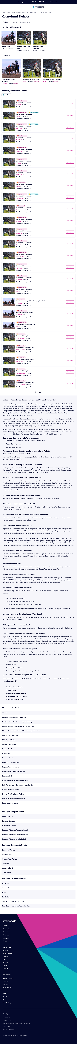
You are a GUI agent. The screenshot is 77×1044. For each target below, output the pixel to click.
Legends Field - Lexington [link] (10, 767)
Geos (8, 12)
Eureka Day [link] (6, 897)
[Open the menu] (3, 7)
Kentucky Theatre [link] (8, 758)
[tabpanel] (38, 210)
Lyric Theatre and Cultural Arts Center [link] (15, 780)
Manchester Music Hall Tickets (16, 693)
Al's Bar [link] (4, 713)
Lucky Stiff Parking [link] (8, 850)
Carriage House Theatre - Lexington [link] (14, 717)
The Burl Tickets (11, 690)
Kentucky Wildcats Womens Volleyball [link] (15, 830)
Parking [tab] (14, 22)
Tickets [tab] (5, 22)
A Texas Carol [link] (6, 888)
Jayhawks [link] (5, 863)
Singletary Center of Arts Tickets (16, 696)
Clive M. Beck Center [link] (9, 744)
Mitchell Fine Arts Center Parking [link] (13, 794)
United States (16, 12)
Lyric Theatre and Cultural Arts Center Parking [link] (17, 785)
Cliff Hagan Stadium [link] (9, 740)
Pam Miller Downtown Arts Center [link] (13, 798)
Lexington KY (34, 12)
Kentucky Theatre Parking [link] (10, 762)
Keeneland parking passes (23, 498)
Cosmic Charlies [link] (7, 749)
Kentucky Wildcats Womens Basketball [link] (15, 834)
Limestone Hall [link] (7, 776)
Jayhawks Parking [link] (8, 868)
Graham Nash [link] (7, 854)
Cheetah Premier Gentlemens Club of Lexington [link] (18, 726)
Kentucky (25, 12)
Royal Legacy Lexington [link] (10, 803)
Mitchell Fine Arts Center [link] (10, 789)
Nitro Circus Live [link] (7, 816)
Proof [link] (4, 892)
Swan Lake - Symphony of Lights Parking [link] (15, 906)
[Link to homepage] (38, 6)
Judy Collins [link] (6, 872)
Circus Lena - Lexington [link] (10, 735)
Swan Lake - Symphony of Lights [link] (13, 901)
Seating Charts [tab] (25, 22)
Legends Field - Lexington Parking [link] (13, 771)
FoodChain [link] (6, 753)
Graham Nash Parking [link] (9, 859)
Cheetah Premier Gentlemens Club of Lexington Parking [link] (21, 731)
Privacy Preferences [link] (8, 1029)
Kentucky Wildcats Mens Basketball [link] (14, 839)
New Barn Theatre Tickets (14, 687)
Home (3, 12)
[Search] (72, 7)
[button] (6, 94)
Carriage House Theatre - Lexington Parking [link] (17, 722)
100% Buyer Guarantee (46, 2)
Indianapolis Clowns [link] (9, 825)
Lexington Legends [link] (8, 821)
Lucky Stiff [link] (5, 883)
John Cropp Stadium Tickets (15, 699)
